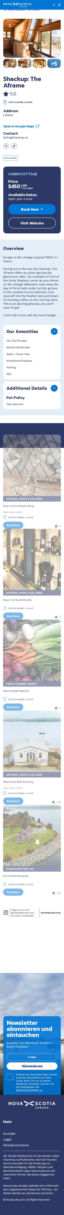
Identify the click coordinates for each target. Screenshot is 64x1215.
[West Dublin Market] (32, 650)
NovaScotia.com (15, 1199)
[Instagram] (5, 916)
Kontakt (9, 1133)
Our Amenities (22, 331)
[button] (53, 4)
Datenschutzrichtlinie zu (29, 1090)
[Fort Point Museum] (32, 835)
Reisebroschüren (16, 1145)
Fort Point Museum (15, 876)
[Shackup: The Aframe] (32, 38)
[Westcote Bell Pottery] (32, 741)
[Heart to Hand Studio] (32, 559)
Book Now (30, 209)
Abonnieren (32, 1066)
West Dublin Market (16, 691)
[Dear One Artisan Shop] (32, 465)
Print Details (10, 158)
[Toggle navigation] (59, 4)
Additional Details (26, 388)
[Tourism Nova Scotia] (17, 4)
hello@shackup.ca (15, 137)
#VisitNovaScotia (51, 912)
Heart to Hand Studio (17, 600)
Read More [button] (13, 525)
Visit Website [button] (32, 223)
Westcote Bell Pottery (18, 782)
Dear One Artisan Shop (18, 506)
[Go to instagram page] (6, 147)
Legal (7, 1139)
